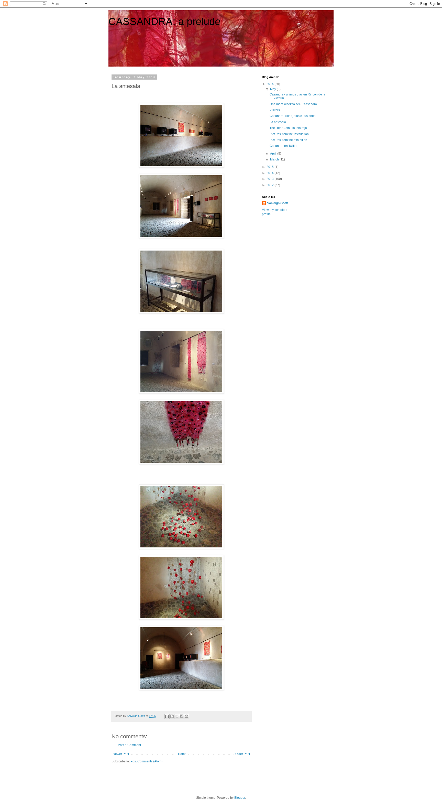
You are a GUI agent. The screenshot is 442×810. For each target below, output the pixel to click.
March (275, 159)
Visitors (275, 110)
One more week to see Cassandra (293, 104)
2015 (270, 167)
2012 (270, 185)
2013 (270, 179)
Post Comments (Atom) (146, 761)
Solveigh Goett (277, 203)
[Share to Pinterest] (186, 716)
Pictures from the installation (289, 134)
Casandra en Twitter (283, 146)
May (273, 89)
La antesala (278, 122)
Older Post (242, 754)
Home (182, 754)
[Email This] (167, 716)
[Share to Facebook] (181, 716)
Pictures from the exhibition (288, 140)
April (273, 153)
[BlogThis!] (171, 716)
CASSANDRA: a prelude (164, 21)
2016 (270, 84)
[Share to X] (176, 716)
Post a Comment (129, 745)
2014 (270, 173)
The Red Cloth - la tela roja (288, 128)
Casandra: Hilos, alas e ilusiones (292, 116)
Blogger (239, 798)
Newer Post (121, 754)
